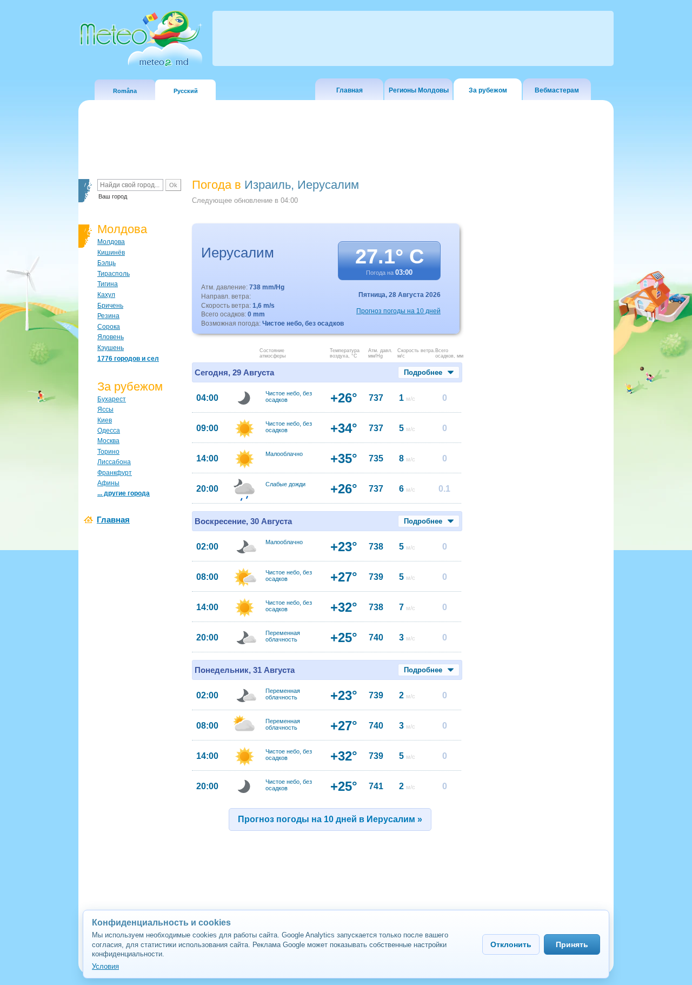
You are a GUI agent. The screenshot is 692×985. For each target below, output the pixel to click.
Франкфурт (114, 473)
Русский (186, 91)
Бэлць (106, 263)
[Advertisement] (540, 365)
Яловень (110, 337)
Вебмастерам (557, 90)
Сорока (108, 326)
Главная (349, 90)
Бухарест (111, 399)
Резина (108, 316)
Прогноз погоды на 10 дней (398, 311)
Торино (108, 451)
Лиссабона (114, 462)
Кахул (106, 295)
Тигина (107, 284)
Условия (105, 966)
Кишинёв (111, 252)
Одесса (108, 430)
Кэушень (110, 348)
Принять (572, 944)
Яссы (105, 409)
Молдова (111, 242)
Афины (108, 483)
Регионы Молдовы (419, 90)
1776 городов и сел (128, 358)
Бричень (110, 305)
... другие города (123, 493)
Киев (104, 420)
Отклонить (510, 944)
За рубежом (488, 90)
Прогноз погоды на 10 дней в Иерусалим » (330, 819)
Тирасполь (113, 273)
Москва (108, 441)
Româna (125, 91)
